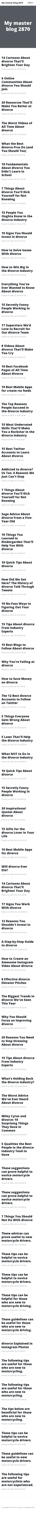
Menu (30, 3)
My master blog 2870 (12, 2)
